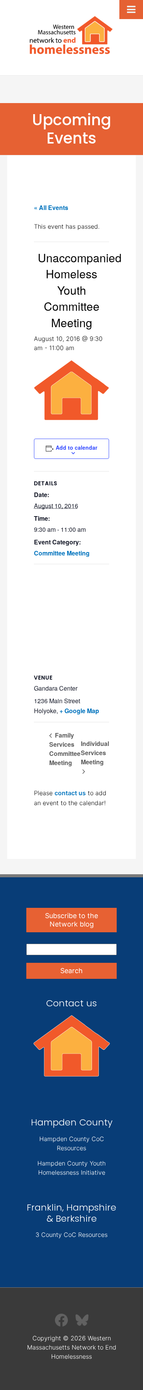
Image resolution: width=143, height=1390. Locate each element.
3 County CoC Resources (71, 1234)
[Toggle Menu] (131, 9)
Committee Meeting (62, 553)
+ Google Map (79, 710)
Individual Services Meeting (95, 752)
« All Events (51, 207)
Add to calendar (76, 447)
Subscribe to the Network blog (71, 920)
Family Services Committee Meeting (64, 749)
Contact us (71, 1003)
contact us (70, 793)
